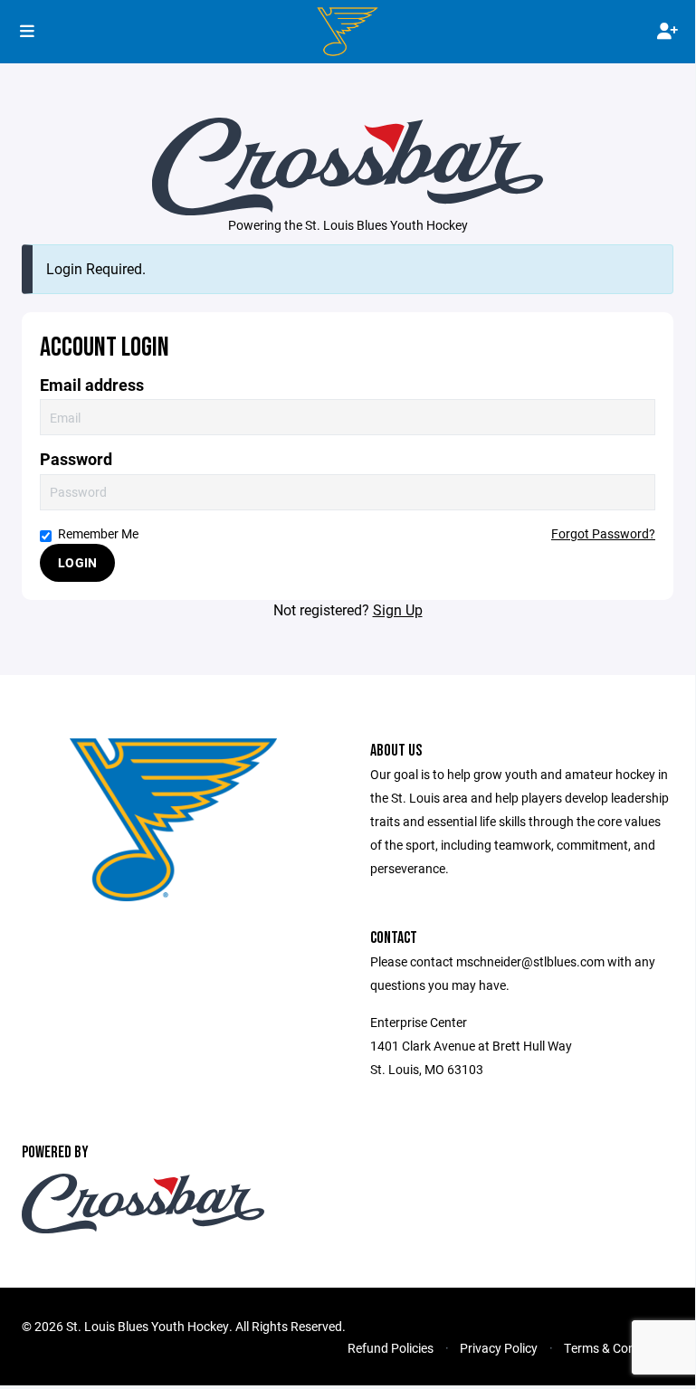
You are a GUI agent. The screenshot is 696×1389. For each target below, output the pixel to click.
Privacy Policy (499, 1347)
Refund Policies (391, 1347)
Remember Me (98, 533)
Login (77, 562)
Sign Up (398, 609)
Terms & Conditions (618, 1347)
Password (76, 459)
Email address (92, 385)
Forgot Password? (603, 533)
